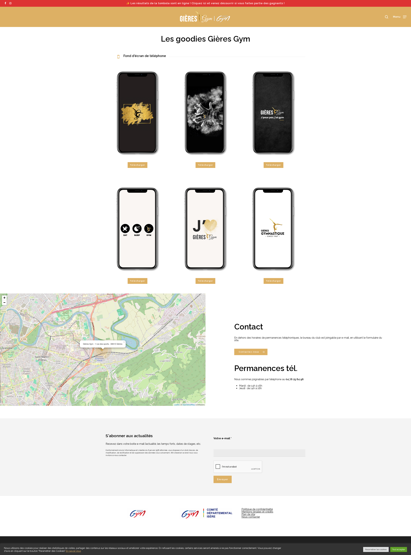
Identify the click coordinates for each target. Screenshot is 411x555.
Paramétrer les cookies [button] (376, 549)
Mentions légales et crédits (257, 511)
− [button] (4, 303)
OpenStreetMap (189, 404)
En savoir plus (73, 551)
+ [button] (4, 298)
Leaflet (176, 404)
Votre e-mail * (223, 438)
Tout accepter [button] (398, 549)
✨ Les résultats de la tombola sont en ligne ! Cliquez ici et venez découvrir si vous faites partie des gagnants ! (205, 3)
